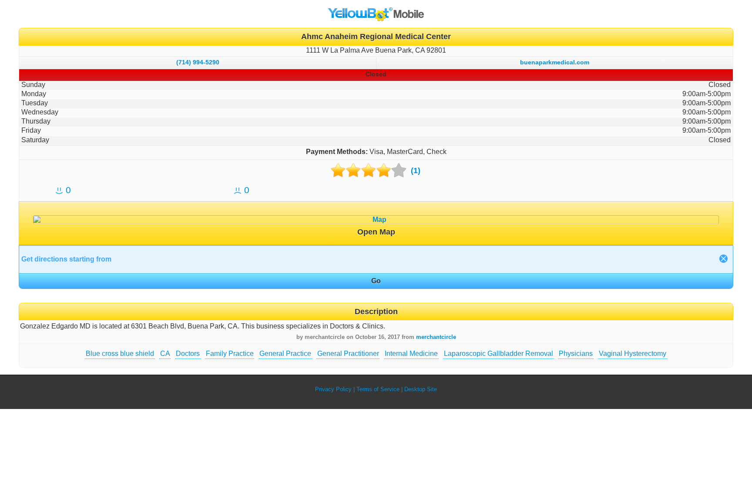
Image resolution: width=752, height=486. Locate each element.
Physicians (576, 353)
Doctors (188, 353)
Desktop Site (420, 389)
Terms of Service (378, 389)
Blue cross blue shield (120, 353)
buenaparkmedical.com (554, 62)
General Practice (285, 353)
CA (165, 353)
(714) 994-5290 (197, 62)
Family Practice (230, 353)
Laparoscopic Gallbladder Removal (498, 353)
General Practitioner (348, 353)
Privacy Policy (333, 389)
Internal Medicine (411, 353)
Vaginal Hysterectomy (632, 353)
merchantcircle (436, 337)
